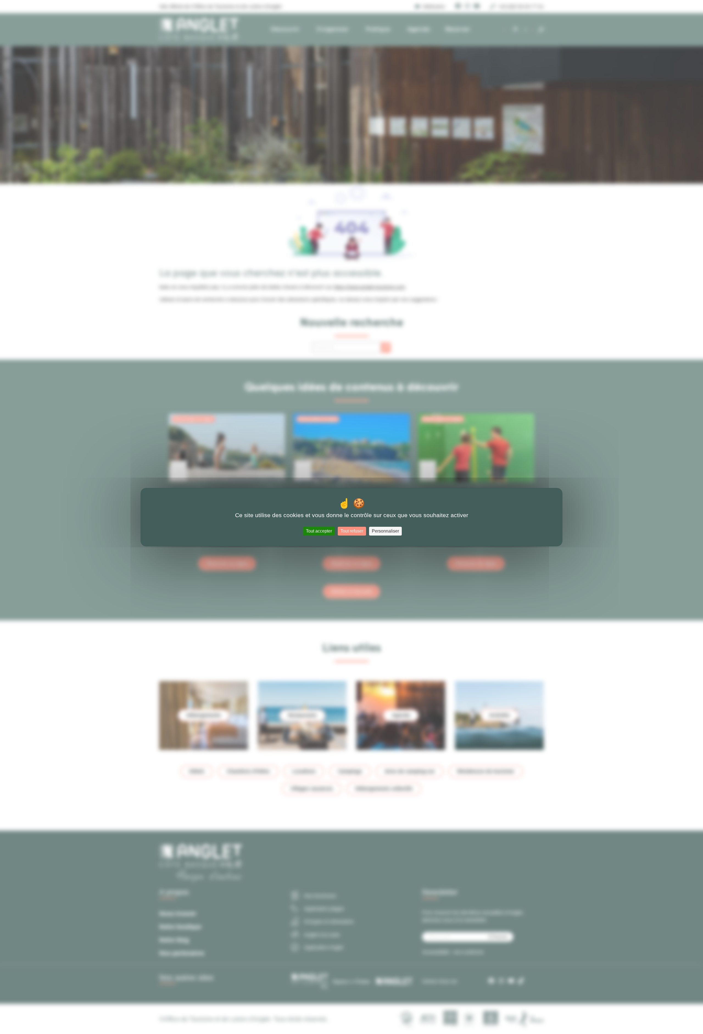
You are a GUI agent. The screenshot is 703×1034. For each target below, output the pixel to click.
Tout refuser (352, 531)
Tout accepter (319, 531)
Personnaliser (385, 531)
